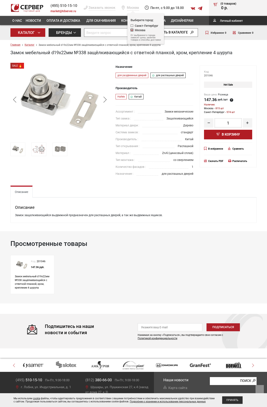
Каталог (26, 32)
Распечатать (239, 161)
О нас (17, 20)
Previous (15, 99)
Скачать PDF (215, 161)
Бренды (64, 32)
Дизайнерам (182, 20)
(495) (29, 380)
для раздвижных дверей (131, 75)
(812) (98, 380)
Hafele (121, 96)
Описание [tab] (21, 192)
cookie (36, 398)
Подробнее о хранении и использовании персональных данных (168, 401)
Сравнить (238, 148)
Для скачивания (101, 20)
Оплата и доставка (63, 20)
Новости (33, 20)
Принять (232, 400)
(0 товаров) (228, 6)
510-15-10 (63, 5)
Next (105, 99)
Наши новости (175, 380)
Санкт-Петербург (146, 25)
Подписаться (223, 327)
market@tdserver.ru (63, 11)
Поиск (245, 381)
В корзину (230, 134)
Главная (15, 44)
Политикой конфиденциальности (157, 338)
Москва (140, 30)
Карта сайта (177, 388)
